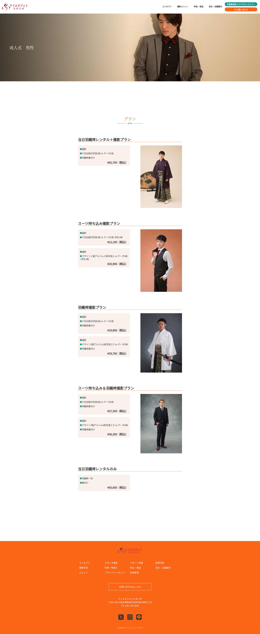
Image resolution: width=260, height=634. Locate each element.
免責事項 (134, 572)
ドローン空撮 (136, 562)
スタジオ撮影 (111, 562)
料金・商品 (135, 567)
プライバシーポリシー (115, 572)
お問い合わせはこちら (130, 586)
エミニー (83, 572)
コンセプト (84, 562)
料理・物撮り (111, 567)
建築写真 (83, 567)
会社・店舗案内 (163, 567)
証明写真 (159, 562)
